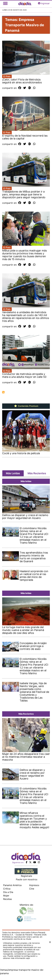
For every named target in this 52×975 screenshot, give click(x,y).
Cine (31, 888)
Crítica (6, 888)
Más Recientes (37, 473)
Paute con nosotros (26, 879)
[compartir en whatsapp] (34, 88)
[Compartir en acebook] (20, 88)
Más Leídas (13, 473)
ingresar (45, 3)
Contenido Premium (27, 406)
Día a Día (8, 892)
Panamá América (12, 885)
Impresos (34, 885)
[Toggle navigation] (5, 3)
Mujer (6, 895)
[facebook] (26, 862)
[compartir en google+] (29, 88)
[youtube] (34, 862)
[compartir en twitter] (25, 88)
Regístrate (26, 876)
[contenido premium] (26, 870)
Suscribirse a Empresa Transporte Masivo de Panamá (3, 392)
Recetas (7, 899)
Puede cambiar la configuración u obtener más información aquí (20, 957)
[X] (30, 862)
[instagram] (39, 862)
